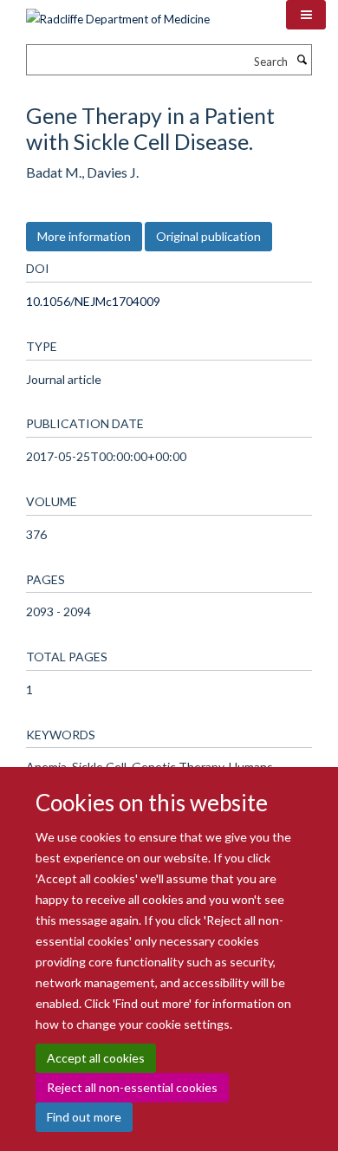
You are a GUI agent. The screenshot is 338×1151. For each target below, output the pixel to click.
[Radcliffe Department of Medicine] (118, 13)
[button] (306, 14)
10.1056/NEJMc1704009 (93, 301)
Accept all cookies (96, 1057)
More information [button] (84, 236)
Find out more (84, 1116)
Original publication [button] (208, 236)
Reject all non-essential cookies (132, 1087)
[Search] (301, 59)
